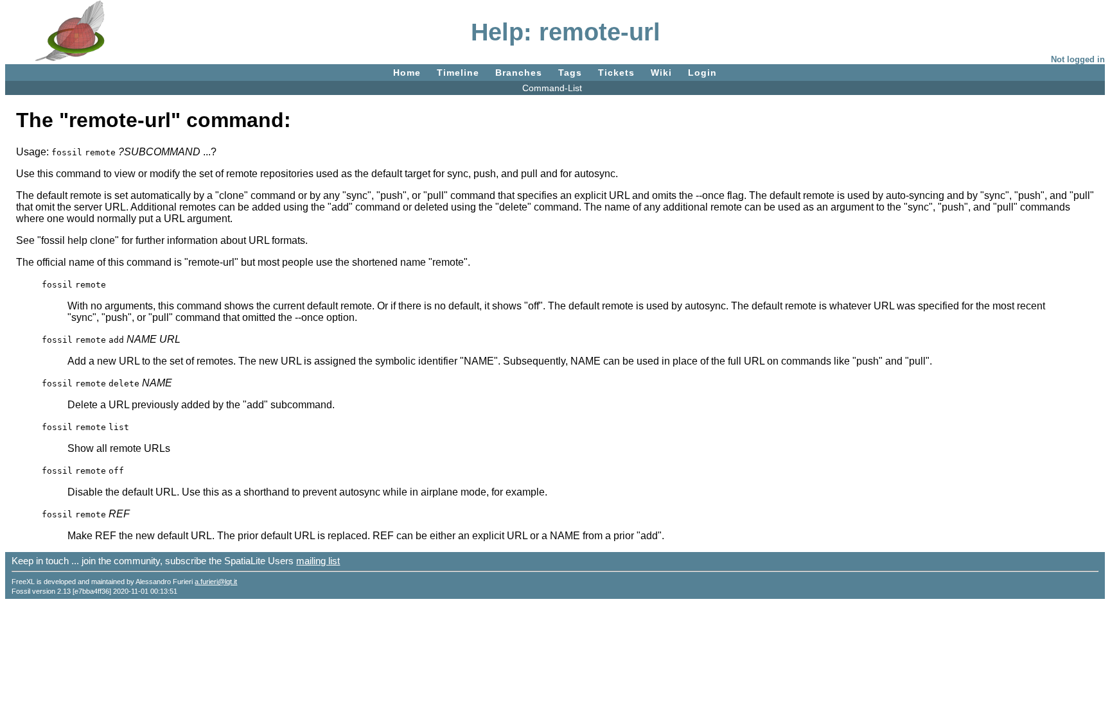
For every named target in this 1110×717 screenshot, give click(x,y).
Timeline (458, 72)
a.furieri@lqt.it (216, 581)
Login (702, 72)
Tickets (616, 72)
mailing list (318, 560)
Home (407, 72)
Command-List (552, 88)
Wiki (661, 72)
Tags (570, 72)
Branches (518, 72)
